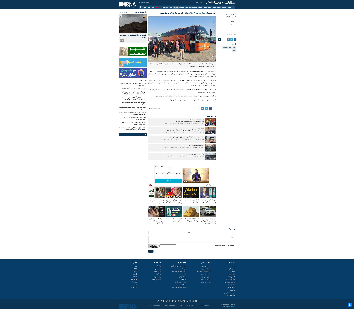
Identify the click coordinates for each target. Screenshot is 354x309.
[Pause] (184, 181)
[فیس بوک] (169, 301)
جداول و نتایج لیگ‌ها (180, 282)
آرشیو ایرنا (232, 271)
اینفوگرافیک (183, 279)
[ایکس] (193, 301)
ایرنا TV (157, 7)
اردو (136, 285)
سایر (144, 7)
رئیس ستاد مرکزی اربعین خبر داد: (197, 120)
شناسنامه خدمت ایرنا (229, 282)
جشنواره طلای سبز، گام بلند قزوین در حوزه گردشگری (132, 89)
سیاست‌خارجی (193, 7)
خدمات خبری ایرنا (230, 296)
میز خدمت (232, 290)
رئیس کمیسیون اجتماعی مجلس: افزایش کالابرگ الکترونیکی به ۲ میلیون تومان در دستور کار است (133, 93)
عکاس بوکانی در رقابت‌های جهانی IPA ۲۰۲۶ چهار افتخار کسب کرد (133, 84)
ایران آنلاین (158, 274)
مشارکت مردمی (231, 287)
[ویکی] (161, 301)
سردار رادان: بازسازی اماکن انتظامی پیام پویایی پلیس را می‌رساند (133, 118)
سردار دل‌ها (183, 269)
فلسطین (181, 7)
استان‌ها (176, 7)
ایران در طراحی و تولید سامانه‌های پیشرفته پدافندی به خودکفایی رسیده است (132, 113)
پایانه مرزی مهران (227, 47)
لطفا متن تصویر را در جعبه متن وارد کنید (225, 245)
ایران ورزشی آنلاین (156, 279)
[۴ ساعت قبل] (133, 23)
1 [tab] (126, 12)
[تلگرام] (196, 301)
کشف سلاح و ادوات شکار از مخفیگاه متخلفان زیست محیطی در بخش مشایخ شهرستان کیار (132, 129)
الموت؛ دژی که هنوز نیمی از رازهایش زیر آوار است (133, 36)
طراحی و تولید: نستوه (227, 306)
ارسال (151, 251)
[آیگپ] (181, 301)
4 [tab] (120, 12)
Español (134, 279)
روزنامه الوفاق (157, 271)
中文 (135, 266)
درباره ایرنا (232, 266)
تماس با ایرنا (232, 269)
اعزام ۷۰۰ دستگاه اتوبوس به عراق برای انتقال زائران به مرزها (190, 121)
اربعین (234, 50)
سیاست (224, 7)
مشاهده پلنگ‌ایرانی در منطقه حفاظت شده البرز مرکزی (133, 103)
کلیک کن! (168, 180)
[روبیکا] (190, 301)
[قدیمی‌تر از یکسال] (210, 122)
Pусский (134, 282)
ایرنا (220, 3)
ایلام (232, 24)
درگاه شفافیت (231, 285)
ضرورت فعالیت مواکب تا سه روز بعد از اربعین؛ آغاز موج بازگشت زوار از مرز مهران (185, 130)
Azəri (135, 274)
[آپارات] (187, 301)
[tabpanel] (133, 28)
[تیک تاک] (166, 301)
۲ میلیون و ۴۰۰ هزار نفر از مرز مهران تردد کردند (193, 146)
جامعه (205, 7)
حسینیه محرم (182, 285)
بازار (153, 7)
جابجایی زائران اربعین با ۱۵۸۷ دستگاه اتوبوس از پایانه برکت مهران (187, 13)
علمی (186, 7)
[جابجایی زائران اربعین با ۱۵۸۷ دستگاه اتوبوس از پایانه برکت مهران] (182, 39)
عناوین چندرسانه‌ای (205, 282)
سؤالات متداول (231, 274)
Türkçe (134, 277)
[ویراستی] (172, 301)
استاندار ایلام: (201, 128)
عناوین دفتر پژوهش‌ (205, 279)
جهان (209, 7)
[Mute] (187, 181)
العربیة (135, 271)
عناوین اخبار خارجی (205, 277)
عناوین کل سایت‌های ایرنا (203, 271)
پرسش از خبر (182, 277)
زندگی (148, 7)
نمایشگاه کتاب (182, 274)
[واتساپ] (158, 301)
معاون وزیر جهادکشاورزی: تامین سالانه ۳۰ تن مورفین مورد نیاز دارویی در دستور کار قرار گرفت (133, 98)
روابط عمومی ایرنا (230, 279)
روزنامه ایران (158, 269)
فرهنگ (200, 7)
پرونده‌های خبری (206, 266)
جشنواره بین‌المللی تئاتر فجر (179, 287)
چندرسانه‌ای (165, 7)
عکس (170, 7)
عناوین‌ (229, 7)
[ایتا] (178, 301)
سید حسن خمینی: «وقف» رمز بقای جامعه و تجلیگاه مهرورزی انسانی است (132, 108)
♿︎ (350, 304)
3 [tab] (122, 12)
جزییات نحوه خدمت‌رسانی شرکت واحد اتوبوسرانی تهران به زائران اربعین (187, 137)
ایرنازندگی (158, 266)
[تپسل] (156, 166)
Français (134, 287)
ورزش (214, 7)
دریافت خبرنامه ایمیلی (229, 293)
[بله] (184, 301)
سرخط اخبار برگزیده (205, 269)
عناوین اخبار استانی (205, 274)
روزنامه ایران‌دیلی (156, 277)
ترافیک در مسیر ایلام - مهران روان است (194, 154)
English (134, 269)
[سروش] (175, 301)
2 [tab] (124, 12)
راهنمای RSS (231, 277)
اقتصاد (219, 7)
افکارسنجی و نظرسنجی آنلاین (178, 266)
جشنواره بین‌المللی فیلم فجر (179, 271)
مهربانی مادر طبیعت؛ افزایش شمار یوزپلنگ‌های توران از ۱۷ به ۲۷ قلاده (133, 123)
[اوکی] (164, 301)
